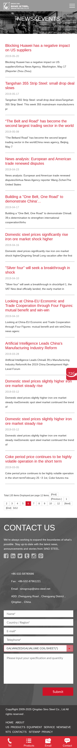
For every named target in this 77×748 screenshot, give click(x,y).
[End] (8, 508)
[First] (53, 494)
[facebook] (7, 557)
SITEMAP (34, 731)
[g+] (34, 557)
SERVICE (49, 727)
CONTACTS (19, 731)
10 (50, 503)
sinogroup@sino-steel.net (35, 588)
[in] (14, 557)
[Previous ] (56, 499)
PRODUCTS (18, 727)
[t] (21, 557)
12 (58, 503)
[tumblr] (27, 557)
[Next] (67, 503)
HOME (9, 722)
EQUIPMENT (34, 727)
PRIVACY (47, 731)
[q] (41, 557)
